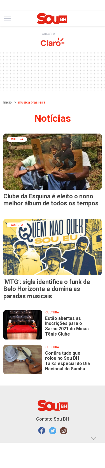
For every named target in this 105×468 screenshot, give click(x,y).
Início (7, 102)
